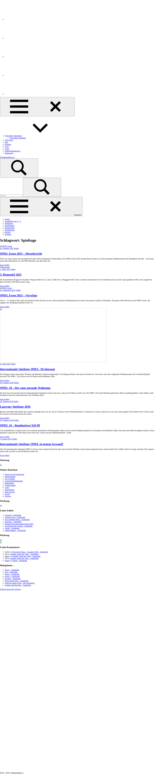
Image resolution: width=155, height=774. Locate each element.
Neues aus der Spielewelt (14, 474)
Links (7, 149)
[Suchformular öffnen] (19, 168)
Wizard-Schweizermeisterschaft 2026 (19, 524)
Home (7, 219)
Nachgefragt (9, 490)
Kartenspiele (9, 226)
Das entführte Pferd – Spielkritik (17, 520)
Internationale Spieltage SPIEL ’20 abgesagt (27, 369)
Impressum (9, 153)
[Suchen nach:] (11, 196)
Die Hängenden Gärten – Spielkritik (18, 526)
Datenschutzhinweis (12, 151)
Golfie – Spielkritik (12, 528)
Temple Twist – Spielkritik (15, 517)
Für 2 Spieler (10, 479)
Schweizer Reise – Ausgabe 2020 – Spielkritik (30, 552)
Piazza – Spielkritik (12, 576)
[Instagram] (23, 19)
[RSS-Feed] (23, 75)
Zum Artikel (4, 265)
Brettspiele (9, 223)
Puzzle (7, 494)
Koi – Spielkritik (11, 572)
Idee (6, 142)
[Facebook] (23, 38)
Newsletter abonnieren (13, 136)
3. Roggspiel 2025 (11, 274)
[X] (23, 57)
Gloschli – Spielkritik (13, 515)
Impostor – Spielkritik (13, 522)
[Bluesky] (23, 94)
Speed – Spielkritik (19, 561)
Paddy (16, 248)
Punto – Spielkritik (12, 570)
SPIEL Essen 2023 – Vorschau (18, 295)
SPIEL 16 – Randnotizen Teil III (20, 425)
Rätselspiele (9, 483)
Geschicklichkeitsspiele (14, 481)
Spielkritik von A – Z (13, 221)
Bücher (7, 232)
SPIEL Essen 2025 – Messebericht (21, 253)
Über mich (9, 140)
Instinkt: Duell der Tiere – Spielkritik (25, 554)
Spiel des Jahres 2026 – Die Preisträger (20, 583)
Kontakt (8, 144)
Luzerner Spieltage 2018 (15, 406)
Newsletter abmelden (18, 138)
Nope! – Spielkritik (12, 574)
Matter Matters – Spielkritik (15, 530)
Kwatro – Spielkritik (12, 579)
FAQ (7, 147)
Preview (8, 496)
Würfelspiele (10, 230)
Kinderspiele (10, 228)
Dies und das (10, 492)
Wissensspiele (10, 477)
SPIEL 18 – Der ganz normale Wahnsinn (25, 387)
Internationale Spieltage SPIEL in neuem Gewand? (31, 444)
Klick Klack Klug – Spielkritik (16, 581)
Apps (7, 488)
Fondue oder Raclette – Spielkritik (18, 585)
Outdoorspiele (10, 485)
